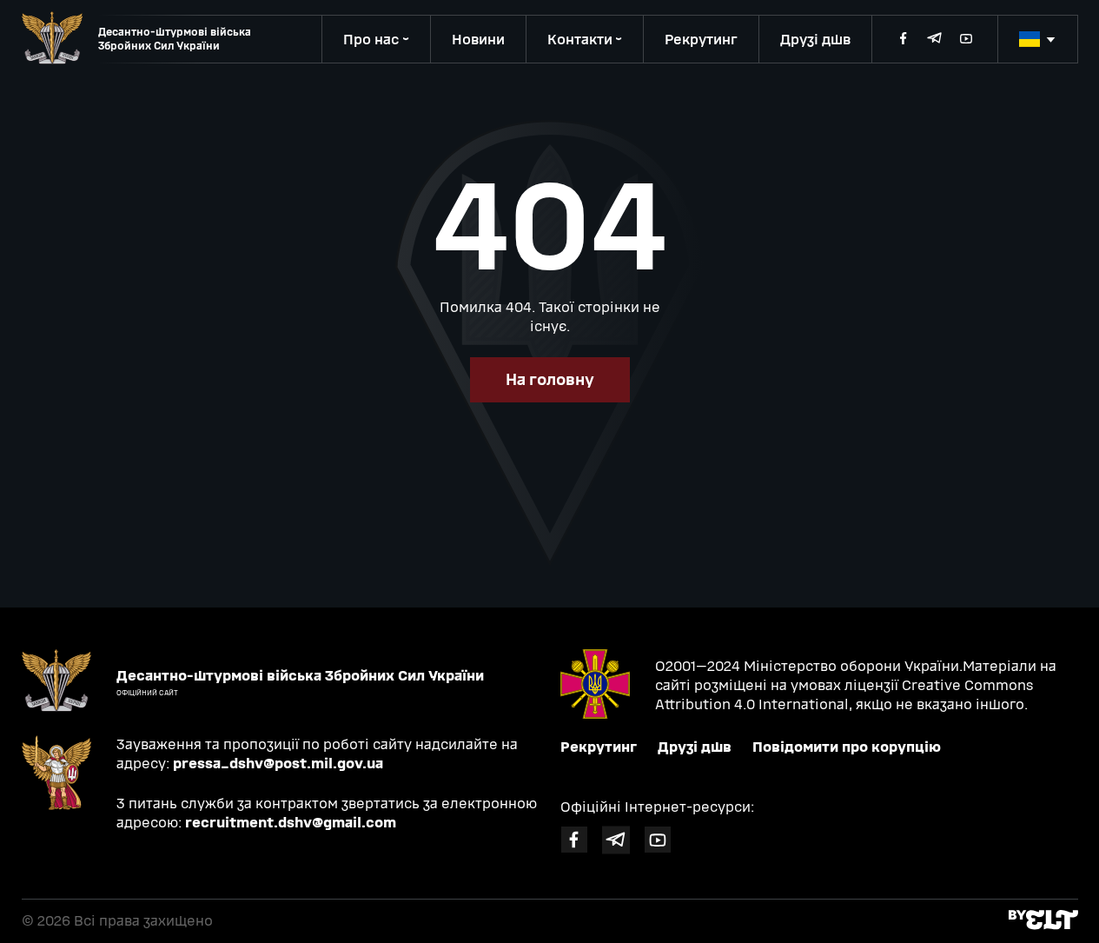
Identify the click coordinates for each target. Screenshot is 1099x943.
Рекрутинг (701, 39)
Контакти (579, 39)
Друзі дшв (815, 39)
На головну (550, 379)
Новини (478, 39)
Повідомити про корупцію (846, 747)
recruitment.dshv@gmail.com (290, 822)
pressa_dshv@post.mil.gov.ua (278, 763)
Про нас (371, 39)
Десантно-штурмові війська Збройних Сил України (174, 39)
